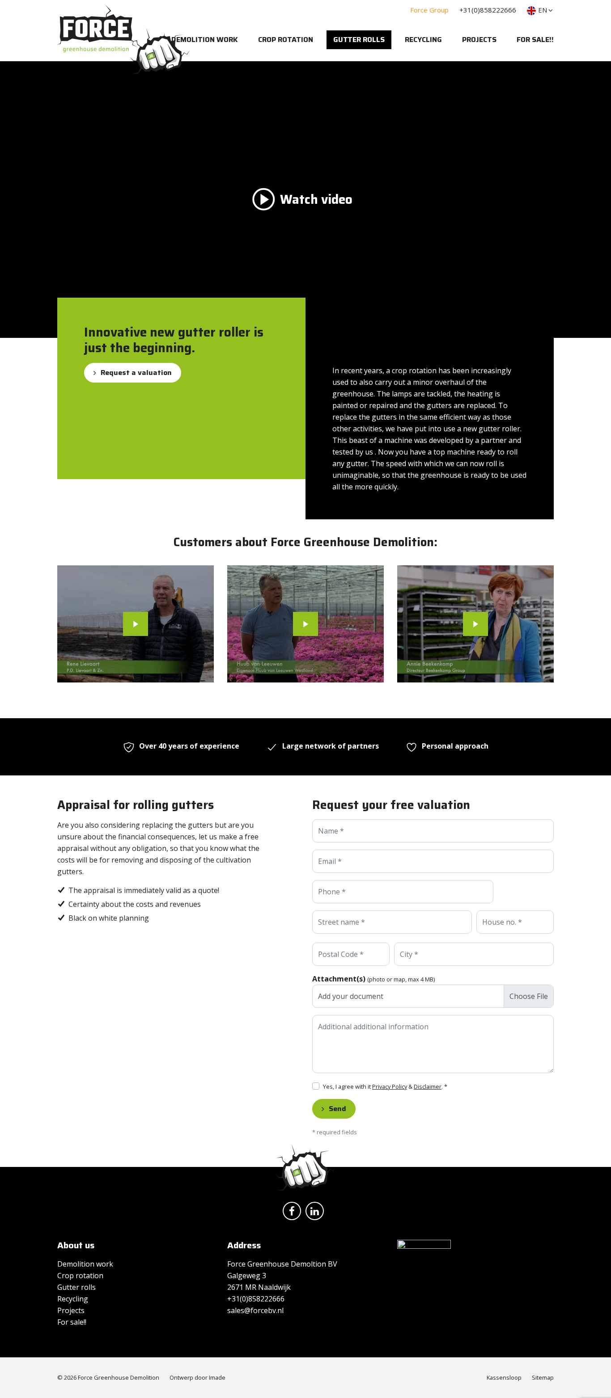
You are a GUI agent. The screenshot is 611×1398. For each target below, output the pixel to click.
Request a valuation (136, 372)
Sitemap (543, 1377)
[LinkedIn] (316, 1212)
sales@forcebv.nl (255, 1310)
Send (337, 1108)
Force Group (429, 9)
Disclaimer (427, 1086)
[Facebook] (294, 1212)
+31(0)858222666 (487, 9)
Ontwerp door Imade (197, 1377)
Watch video (316, 199)
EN (542, 9)
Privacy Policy (389, 1086)
